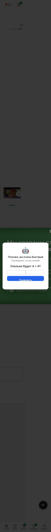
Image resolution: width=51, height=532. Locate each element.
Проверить (25, 280)
